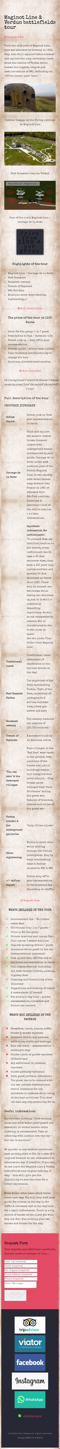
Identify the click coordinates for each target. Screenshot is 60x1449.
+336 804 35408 (32, 1417)
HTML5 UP (29, 1438)
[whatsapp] (30, 1407)
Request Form (15, 37)
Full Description (31, 308)
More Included (31, 371)
